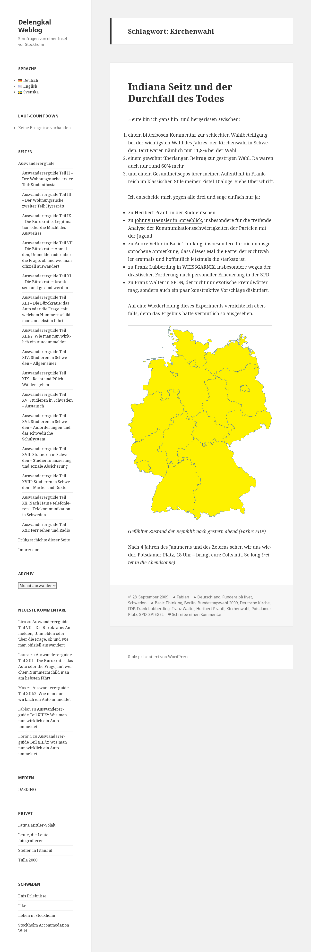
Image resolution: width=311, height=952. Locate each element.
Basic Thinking (168, 602)
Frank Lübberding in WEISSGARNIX (175, 267)
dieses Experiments (202, 306)
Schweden (137, 602)
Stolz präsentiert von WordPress (158, 656)
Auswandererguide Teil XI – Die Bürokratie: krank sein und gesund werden (46, 281)
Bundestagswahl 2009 (218, 602)
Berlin (190, 602)
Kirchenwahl (238, 608)
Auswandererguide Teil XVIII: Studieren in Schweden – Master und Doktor (46, 481)
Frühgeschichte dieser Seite (44, 540)
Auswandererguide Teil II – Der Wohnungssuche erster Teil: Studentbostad (47, 178)
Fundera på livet (237, 597)
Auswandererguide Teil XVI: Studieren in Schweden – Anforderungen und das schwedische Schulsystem (46, 427)
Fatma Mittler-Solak (36, 825)
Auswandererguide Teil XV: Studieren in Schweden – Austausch (47, 400)
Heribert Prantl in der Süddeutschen (175, 212)
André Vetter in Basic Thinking (168, 243)
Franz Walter (183, 608)
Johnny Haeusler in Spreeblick (168, 220)
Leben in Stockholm (36, 915)
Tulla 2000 (27, 860)
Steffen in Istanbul (35, 850)
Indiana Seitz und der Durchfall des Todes (180, 92)
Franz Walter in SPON (159, 282)
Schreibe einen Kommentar (197, 614)
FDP (131, 608)
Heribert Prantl (210, 608)
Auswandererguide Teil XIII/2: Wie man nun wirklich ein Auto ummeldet (46, 336)
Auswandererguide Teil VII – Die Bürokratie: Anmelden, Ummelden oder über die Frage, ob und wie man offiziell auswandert (47, 254)
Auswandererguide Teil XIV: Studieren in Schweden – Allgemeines (45, 357)
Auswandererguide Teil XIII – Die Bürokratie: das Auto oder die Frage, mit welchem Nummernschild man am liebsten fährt (46, 309)
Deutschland (208, 597)
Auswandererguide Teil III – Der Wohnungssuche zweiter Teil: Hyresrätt (46, 200)
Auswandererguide (36, 163)
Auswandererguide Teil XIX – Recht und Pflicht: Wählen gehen (44, 378)
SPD (143, 614)
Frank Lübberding (153, 608)
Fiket (23, 905)
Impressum (28, 549)
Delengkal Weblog (34, 25)
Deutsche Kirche (255, 602)
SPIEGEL (156, 614)
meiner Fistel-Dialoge (209, 181)
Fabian (183, 597)
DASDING (27, 789)
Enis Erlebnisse (32, 896)
